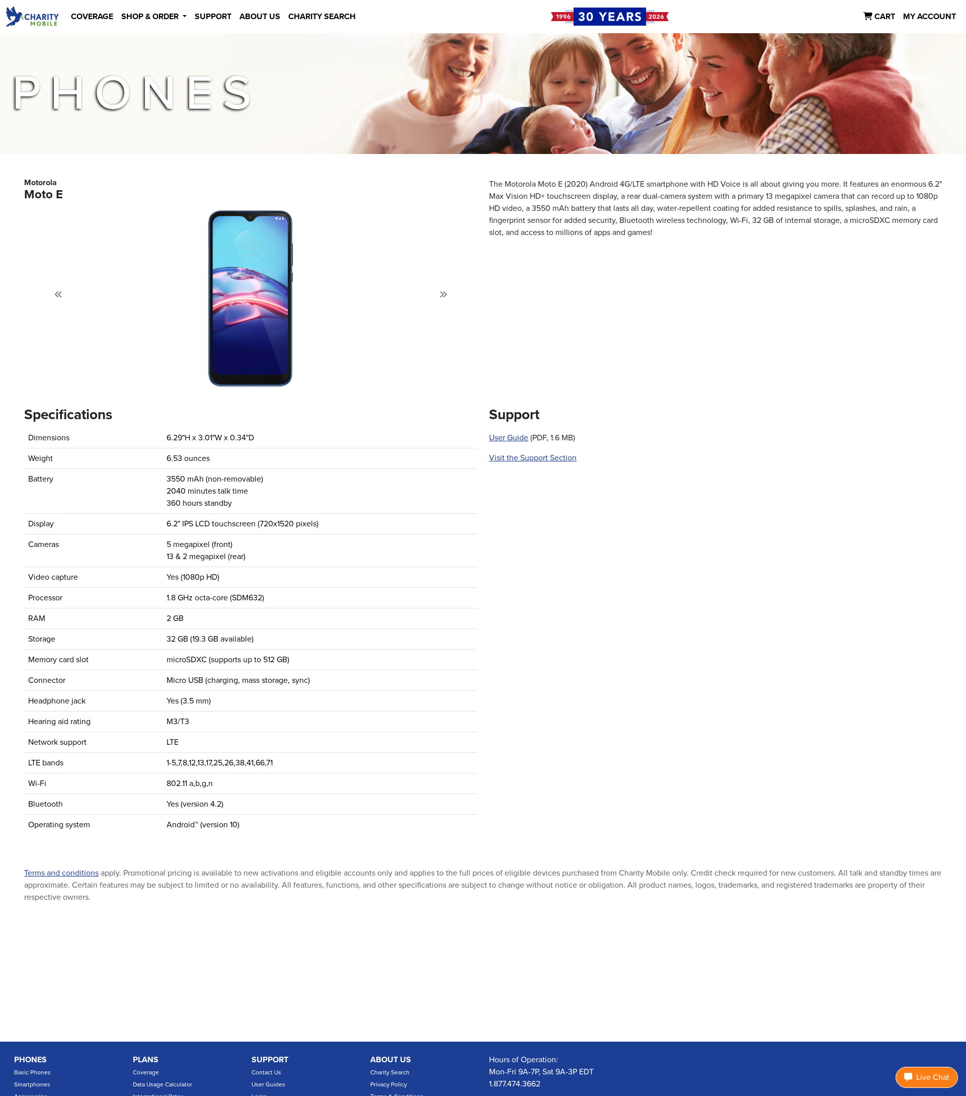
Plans (145, 1060)
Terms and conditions (61, 873)
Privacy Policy (388, 1084)
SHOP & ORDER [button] (151, 17)
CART (883, 17)
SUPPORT (213, 17)
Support (270, 1060)
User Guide (508, 438)
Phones (30, 1060)
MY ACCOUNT (929, 17)
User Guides (268, 1084)
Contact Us (266, 1072)
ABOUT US (259, 17)
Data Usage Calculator (162, 1084)
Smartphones (32, 1084)
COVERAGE (92, 17)
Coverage (146, 1072)
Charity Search (390, 1072)
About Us (390, 1060)
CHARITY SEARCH (322, 17)
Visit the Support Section (533, 458)
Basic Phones (32, 1072)
